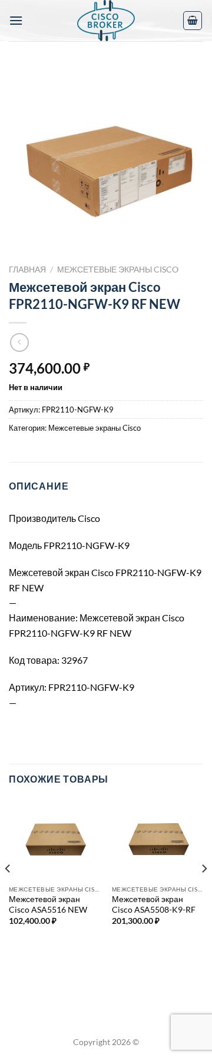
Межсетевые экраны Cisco (117, 269)
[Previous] (8, 892)
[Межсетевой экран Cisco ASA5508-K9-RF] (157, 838)
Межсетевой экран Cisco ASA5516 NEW (48, 904)
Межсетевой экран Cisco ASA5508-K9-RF (154, 904)
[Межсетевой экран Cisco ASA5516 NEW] (54, 839)
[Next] (204, 892)
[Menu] (16, 20)
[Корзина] (192, 20)
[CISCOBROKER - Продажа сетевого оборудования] (106, 20)
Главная (27, 269)
